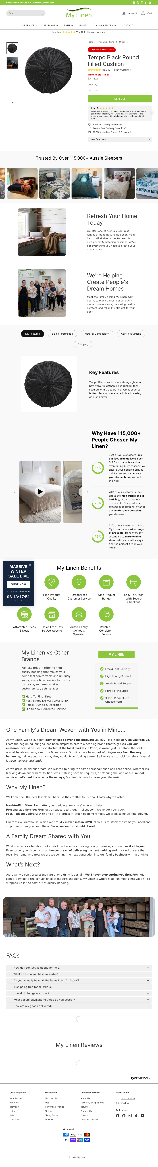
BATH (67, 25)
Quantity (92, 84)
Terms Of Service (89, 1119)
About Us (85, 1098)
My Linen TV (51, 1098)
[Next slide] (87, 491)
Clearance (15, 1119)
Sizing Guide (51, 1115)
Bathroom (14, 1107)
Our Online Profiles (54, 1107)
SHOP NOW (18, 584)
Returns (84, 1107)
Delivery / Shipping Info (92, 1102)
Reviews (49, 1119)
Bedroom (14, 1102)
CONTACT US (129, 25)
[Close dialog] (30, 564)
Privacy (84, 1115)
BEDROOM (50, 25)
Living (12, 1111)
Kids (12, 1115)
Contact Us (86, 1111)
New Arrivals (16, 1098)
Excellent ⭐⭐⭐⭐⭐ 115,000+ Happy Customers (79, 32)
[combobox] (26, 13)
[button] (87, 113)
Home (90, 42)
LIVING (83, 25)
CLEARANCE (28, 25)
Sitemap (49, 1111)
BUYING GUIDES (105, 25)
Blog (47, 1102)
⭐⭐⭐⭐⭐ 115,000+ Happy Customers (110, 69)
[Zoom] (49, 70)
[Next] (12, 101)
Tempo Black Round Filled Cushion (112, 42)
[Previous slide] (14, 491)
